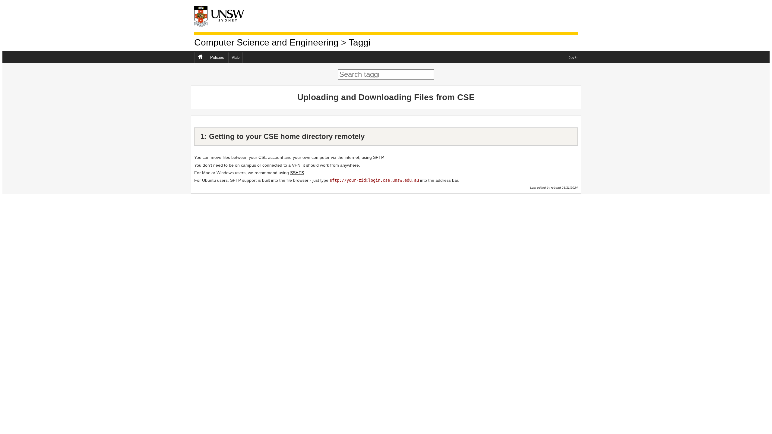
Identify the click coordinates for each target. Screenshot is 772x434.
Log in (573, 57)
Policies (217, 57)
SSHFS (297, 172)
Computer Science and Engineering (266, 42)
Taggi (360, 42)
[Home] (224, 16)
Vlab (235, 57)
